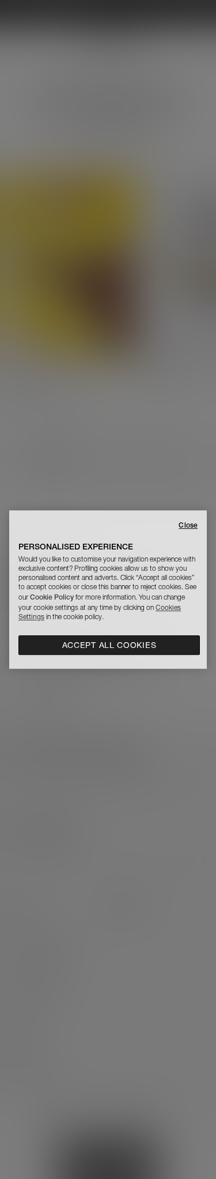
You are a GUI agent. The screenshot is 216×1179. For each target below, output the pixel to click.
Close (188, 525)
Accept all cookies (109, 645)
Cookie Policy (52, 597)
